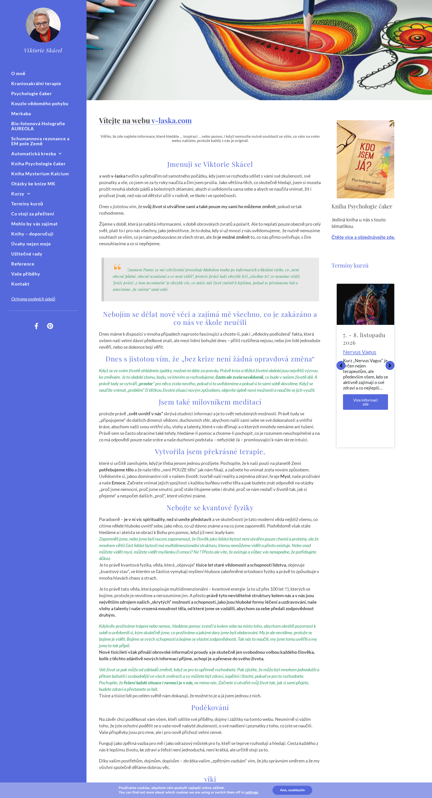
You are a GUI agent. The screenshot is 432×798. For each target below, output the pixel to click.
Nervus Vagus (359, 351)
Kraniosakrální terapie (36, 83)
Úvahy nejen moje (31, 243)
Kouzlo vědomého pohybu (39, 103)
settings (251, 792)
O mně (18, 73)
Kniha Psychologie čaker (38, 163)
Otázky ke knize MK (33, 183)
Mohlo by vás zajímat (34, 223)
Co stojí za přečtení (32, 213)
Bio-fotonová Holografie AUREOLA (38, 126)
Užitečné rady (26, 253)
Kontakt (20, 284)
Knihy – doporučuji (32, 233)
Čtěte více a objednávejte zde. (363, 237)
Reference (22, 264)
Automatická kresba (33, 153)
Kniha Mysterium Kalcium (40, 173)
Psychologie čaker (31, 93)
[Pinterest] (50, 326)
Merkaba (21, 113)
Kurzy (17, 193)
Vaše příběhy (25, 274)
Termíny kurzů (27, 203)
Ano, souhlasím (292, 790)
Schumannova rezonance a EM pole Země (40, 141)
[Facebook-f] (36, 326)
